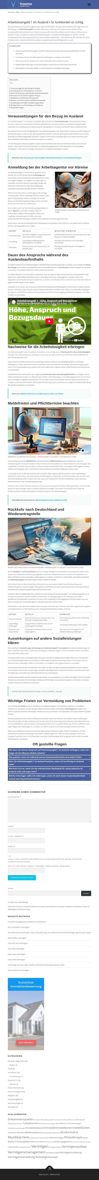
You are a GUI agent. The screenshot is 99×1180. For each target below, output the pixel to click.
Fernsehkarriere (69, 1120)
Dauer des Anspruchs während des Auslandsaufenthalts (29, 93)
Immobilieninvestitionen (57, 1127)
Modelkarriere (55, 1133)
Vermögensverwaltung (21, 1157)
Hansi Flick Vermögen (16, 959)
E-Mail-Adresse (16, 836)
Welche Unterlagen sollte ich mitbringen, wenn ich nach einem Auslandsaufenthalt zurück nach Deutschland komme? (47, 777)
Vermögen (39, 1146)
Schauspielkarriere (26, 1141)
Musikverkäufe (44, 1138)
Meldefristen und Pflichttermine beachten (25, 98)
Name (11, 826)
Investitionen (81, 1128)
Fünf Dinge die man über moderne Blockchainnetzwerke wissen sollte (36, 965)
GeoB (40, 1123)
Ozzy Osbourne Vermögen (18, 970)
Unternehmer (13, 1147)
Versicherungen (14, 1103)
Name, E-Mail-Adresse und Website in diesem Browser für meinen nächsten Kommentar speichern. (45, 860)
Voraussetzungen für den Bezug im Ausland (25, 88)
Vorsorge (11, 1107)
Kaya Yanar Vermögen (17, 954)
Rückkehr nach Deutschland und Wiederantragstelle (28, 100)
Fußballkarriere (30, 1123)
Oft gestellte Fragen (17, 107)
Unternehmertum (25, 1147)
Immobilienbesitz (34, 1127)
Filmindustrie (80, 1120)
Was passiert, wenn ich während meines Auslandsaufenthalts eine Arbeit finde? (45, 757)
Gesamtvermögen (49, 1123)
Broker (12, 1065)
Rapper (85, 1138)
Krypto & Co (12, 1080)
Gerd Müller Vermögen (17, 938)
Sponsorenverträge (77, 1142)
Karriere (21, 1132)
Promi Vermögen (14, 1092)
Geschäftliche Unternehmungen (68, 1123)
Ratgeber (11, 1095)
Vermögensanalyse (55, 1147)
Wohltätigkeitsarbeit (46, 1157)
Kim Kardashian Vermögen (18, 927)
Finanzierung (15, 1076)
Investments (12, 1132)
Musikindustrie (69, 1132)
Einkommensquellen (20, 1119)
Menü (89, 4)
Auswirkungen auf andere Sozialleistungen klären (27, 103)
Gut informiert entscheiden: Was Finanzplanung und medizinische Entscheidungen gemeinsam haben (49, 932)
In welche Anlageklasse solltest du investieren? (27, 922)
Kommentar (14, 797)
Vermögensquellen (52, 1153)
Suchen (10, 888)
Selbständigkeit (14, 1099)
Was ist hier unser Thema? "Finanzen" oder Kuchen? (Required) (39, 866)
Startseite (11, 12)
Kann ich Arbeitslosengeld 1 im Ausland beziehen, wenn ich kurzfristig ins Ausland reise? (46, 763)
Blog (17, 12)
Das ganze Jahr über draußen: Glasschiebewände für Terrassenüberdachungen (52, 158)
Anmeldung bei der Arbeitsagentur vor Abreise (26, 91)
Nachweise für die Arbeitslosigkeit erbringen (25, 95)
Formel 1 (20, 1123)
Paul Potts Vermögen (16, 949)
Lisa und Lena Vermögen (18, 943)
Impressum (43, 1174)
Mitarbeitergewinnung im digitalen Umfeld (51, 500)
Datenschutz (55, 1174)
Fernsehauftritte (59, 1120)
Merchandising (46, 1133)
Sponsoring (86, 1142)
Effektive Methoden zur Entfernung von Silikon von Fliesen (42, 394)
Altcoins (13, 1084)
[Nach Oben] (49, 1168)
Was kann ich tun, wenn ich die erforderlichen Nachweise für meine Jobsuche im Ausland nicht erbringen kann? (46, 770)
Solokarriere (48, 1142)
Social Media (39, 1142)
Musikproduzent (34, 1138)
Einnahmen (37, 1120)
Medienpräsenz (33, 1132)
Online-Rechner (14, 1088)
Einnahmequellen (47, 1120)
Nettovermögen (56, 1137)
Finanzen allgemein (16, 1061)
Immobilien (12, 1072)
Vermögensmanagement (27, 1152)
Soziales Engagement (61, 1141)
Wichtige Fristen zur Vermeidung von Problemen (27, 105)
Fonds (10, 1069)
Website (11, 846)
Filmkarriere (12, 1123)
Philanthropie (73, 1137)
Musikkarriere (18, 1137)
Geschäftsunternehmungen (16, 1128)
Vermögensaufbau (74, 1146)
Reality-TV (12, 1141)
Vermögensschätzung (71, 1152)
